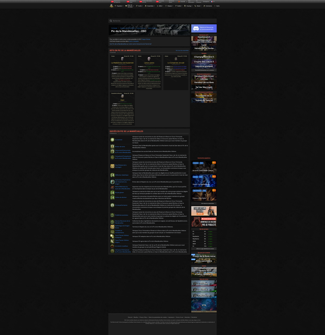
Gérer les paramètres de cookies (158, 317)
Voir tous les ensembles (182, 50)
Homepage (114, 28)
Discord (130, 317)
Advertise (187, 317)
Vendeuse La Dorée (131, 1)
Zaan (122, 100)
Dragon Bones (146, 39)
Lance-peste (149, 63)
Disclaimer (194, 317)
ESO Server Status (171, 1)
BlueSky (136, 317)
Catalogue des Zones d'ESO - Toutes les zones (132, 28)
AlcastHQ (183, 1)
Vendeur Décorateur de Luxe (146, 1)
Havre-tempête (152, 28)
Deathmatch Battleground (115, 1)
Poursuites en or (160, 1)
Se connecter (198, 1)
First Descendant (191, 1)
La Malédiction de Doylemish (122, 63)
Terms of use (179, 317)
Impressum (171, 317)
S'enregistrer (206, 1)
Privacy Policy (143, 317)
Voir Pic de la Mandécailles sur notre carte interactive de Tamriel (130, 44)
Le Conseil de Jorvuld (176, 63)
